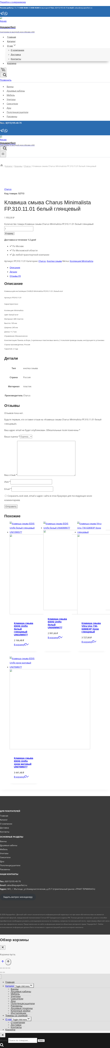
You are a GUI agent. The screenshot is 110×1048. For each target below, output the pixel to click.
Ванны (10, 86)
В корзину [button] (19, 644)
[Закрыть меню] (0, 976)
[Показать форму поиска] (3, 75)
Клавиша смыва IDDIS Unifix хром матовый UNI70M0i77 (23, 762)
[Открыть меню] (3, 154)
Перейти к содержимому (13, 2)
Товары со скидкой (16, 1015)
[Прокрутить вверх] (2, 962)
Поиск (41, 1041)
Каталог (11, 41)
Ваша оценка (12, 436)
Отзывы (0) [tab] (15, 276)
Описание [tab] (15, 267)
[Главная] (1, 166)
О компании (17, 50)
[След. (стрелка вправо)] (4, 972)
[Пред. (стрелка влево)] (1, 972)
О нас (8, 1019)
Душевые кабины (16, 90)
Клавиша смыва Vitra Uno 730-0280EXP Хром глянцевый (91, 627)
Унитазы (11, 99)
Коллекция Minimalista (81, 261)
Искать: (4, 1040)
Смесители (12, 103)
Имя (7, 481)
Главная (11, 37)
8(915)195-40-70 (61, 8)
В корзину (9, 234)
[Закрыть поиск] (2, 1035)
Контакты (16, 59)
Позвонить (5, 80)
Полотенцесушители (17, 112)
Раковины (12, 116)
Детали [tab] (13, 271)
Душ (9, 107)
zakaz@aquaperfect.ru (83, 8)
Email (8, 489)
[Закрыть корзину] (2, 947)
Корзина (11, 63)
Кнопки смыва (54, 261)
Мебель (11, 95)
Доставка (16, 54)
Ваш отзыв (10, 475)
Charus (8, 189)
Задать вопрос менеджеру (18, 897)
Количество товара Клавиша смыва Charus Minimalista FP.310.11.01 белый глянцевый (49, 224)
